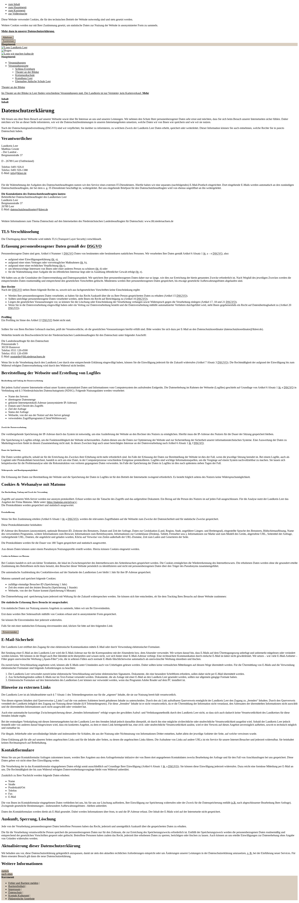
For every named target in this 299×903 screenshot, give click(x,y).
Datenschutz (15, 892)
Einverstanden (10, 632)
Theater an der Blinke (27, 72)
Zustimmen (8, 41)
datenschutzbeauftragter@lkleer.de (29, 209)
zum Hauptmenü (17, 7)
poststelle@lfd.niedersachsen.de (27, 356)
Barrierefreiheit (16, 886)
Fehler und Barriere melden (23, 883)
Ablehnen (7, 37)
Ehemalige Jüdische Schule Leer (33, 81)
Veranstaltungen (17, 62)
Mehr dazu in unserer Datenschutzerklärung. (28, 31)
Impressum (14, 889)
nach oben (7, 874)
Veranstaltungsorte (18, 65)
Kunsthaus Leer (24, 78)
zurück (5, 870)
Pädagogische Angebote (21, 898)
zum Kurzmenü (16, 10)
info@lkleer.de (18, 173)
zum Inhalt (14, 4)
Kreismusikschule (25, 75)
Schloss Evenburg (25, 68)
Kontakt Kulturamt (18, 895)
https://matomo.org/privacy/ (62, 502)
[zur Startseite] (14, 47)
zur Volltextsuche (17, 13)
